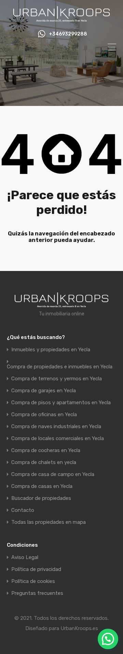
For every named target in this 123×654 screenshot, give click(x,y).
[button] (108, 639)
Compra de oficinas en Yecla (44, 414)
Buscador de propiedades (41, 498)
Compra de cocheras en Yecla (45, 450)
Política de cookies (33, 581)
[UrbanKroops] (61, 19)
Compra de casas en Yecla (41, 486)
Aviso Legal (24, 557)
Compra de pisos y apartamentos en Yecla (61, 402)
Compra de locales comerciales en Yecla (57, 438)
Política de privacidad (36, 569)
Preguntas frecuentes (37, 593)
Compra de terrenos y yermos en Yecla (56, 378)
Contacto (22, 510)
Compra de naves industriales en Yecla (56, 426)
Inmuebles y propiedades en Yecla (50, 349)
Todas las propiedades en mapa (48, 522)
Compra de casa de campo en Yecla (52, 474)
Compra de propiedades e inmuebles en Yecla (59, 366)
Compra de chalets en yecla (43, 462)
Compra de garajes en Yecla (43, 390)
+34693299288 (68, 34)
